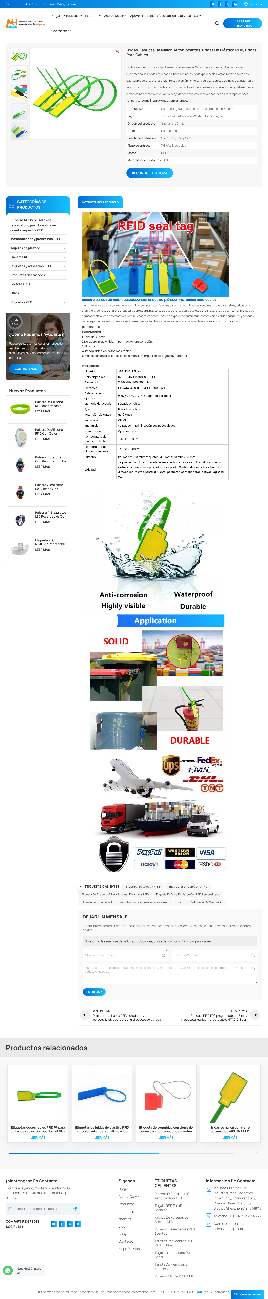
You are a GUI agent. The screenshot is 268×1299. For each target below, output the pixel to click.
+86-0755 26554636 (24, 4)
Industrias (126, 1211)
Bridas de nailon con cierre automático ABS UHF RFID (230, 1129)
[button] (256, 1153)
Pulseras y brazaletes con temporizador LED (174, 1196)
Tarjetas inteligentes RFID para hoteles (174, 1243)
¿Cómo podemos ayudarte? (36, 334)
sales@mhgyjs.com (62, 4)
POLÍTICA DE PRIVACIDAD (176, 1292)
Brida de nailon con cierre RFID (188, 886)
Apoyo (135, 16)
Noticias (148, 16)
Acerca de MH (114, 16)
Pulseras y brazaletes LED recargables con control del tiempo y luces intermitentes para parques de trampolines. (50, 514)
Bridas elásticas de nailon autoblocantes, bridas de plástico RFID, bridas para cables (153, 941)
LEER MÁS (42, 411)
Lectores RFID (20, 284)
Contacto (126, 1241)
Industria (91, 16)
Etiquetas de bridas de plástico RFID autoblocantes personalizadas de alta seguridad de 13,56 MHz (102, 1129)
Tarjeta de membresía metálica (171, 1266)
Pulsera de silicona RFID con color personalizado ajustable (49, 431)
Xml (153, 1292)
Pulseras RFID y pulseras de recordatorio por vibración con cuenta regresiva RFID (33, 225)
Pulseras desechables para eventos (175, 1231)
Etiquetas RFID (21, 302)
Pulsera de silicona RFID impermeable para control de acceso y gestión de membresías (50, 404)
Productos (71, 16)
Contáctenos (61, 31)
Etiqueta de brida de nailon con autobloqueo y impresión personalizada (125, 902)
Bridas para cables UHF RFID (143, 886)
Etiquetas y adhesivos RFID (30, 266)
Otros (14, 293)
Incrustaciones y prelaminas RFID (35, 239)
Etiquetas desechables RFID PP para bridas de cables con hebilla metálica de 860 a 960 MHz (37, 1129)
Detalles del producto (100, 201)
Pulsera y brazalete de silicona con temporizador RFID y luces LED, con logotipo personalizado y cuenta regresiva (50, 487)
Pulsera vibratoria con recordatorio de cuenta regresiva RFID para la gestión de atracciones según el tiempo (50, 459)
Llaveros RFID (20, 257)
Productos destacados (27, 275)
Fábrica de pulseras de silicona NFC (172, 1219)
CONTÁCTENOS (26, 369)
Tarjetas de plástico (25, 248)
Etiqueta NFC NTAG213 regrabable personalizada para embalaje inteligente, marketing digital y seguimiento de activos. (50, 542)
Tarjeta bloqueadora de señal (172, 1254)
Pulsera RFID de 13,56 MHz (174, 1276)
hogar (123, 1189)
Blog (122, 1226)
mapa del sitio (129, 1248)
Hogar (55, 16)
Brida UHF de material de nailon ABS (200, 902)
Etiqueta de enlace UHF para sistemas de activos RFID (115, 894)
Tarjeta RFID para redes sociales (172, 1207)
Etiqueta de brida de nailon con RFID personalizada (188, 894)
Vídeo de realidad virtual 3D (177, 16)
